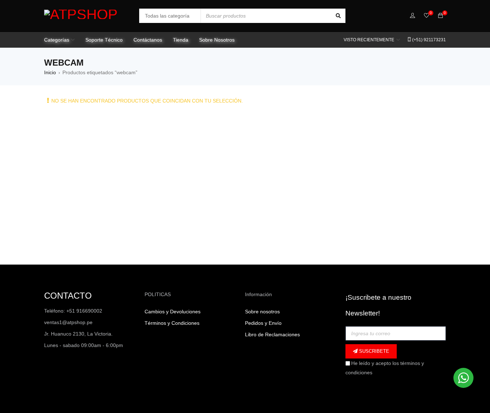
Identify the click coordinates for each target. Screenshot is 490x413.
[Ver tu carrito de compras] (440, 16)
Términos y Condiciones (172, 323)
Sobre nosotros (262, 311)
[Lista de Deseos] (426, 16)
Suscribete (373, 351)
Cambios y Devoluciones (173, 311)
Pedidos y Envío (263, 323)
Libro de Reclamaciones (272, 334)
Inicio (50, 72)
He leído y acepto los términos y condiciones (384, 367)
